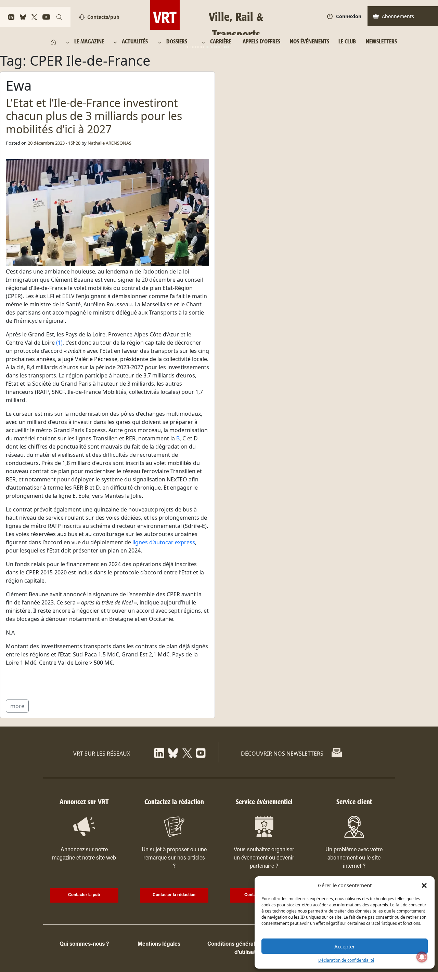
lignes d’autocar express (163, 542)
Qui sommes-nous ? (84, 944)
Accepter (344, 946)
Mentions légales (159, 944)
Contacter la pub (84, 895)
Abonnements (398, 16)
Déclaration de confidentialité (346, 960)
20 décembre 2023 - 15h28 (54, 143)
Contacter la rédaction (174, 895)
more (17, 706)
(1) (59, 342)
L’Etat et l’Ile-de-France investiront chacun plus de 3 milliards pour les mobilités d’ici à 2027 (94, 115)
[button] (424, 885)
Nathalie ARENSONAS (109, 143)
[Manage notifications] (421, 956)
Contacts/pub (103, 17)
